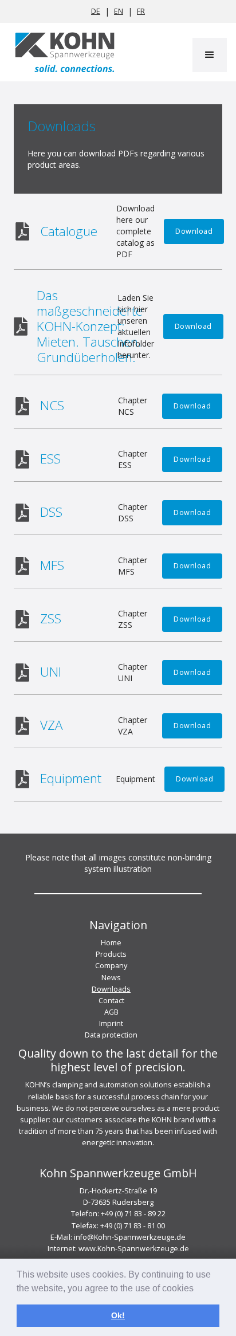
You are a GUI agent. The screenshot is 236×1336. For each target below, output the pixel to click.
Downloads (111, 989)
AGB (111, 1012)
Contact (111, 1000)
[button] (209, 55)
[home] (62, 52)
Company (111, 965)
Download (194, 231)
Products (111, 954)
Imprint (111, 1023)
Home (111, 943)
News (111, 978)
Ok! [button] (118, 1315)
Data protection (111, 1035)
